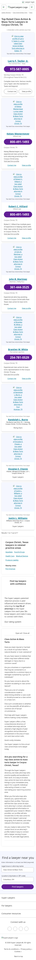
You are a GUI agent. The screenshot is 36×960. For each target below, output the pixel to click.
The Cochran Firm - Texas (17, 64)
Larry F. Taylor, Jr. (18, 61)
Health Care (10, 556)
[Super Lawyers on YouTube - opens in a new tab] (21, 929)
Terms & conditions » (12, 949)
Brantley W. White (18, 349)
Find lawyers (17, 886)
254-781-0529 (19, 357)
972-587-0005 (19, 69)
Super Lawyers (8, 897)
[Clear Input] (31, 870)
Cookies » (18, 951)
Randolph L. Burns (18, 419)
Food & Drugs (19, 552)
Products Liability (12, 560)
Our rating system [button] (12, 621)
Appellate (9, 552)
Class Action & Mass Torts (20, 12)
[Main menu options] (4, 7)
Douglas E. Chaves (18, 468)
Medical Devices (22, 556)
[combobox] (18, 869)
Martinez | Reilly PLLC (17, 282)
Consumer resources (11, 913)
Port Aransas (10, 569)
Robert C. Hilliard (18, 206)
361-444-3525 (19, 287)
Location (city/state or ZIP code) (13, 876)
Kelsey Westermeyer (18, 133)
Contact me (12, 91)
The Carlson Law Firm (17, 352)
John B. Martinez (18, 279)
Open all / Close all (22, 633)
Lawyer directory (6, 12)
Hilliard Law (17, 136)
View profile (26, 91)
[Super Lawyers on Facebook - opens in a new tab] (10, 929)
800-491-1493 (19, 142)
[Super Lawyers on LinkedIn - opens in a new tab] (26, 929)
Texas (30, 12)
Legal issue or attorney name (13, 866)
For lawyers (7, 905)
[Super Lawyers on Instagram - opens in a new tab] (15, 929)
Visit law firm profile (11, 161)
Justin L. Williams (18, 518)
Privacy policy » (26, 949)
